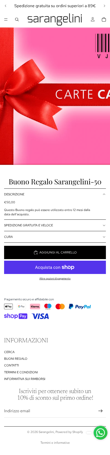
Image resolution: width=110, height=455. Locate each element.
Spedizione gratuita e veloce (28, 225)
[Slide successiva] (104, 6)
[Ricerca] (17, 19)
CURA (8, 237)
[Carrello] (103, 19)
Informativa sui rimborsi (24, 379)
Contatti (11, 366)
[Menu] (6, 19)
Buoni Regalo (15, 359)
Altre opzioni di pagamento (55, 278)
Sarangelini (46, 432)
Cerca (9, 352)
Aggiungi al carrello (58, 252)
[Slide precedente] (5, 6)
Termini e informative (55, 443)
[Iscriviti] (100, 411)
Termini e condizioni (21, 372)
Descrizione (14, 194)
